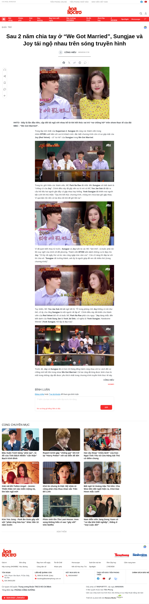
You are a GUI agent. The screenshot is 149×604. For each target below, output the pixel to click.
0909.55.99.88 (42, 575)
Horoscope (135, 19)
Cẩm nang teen (129, 562)
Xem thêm (145, 19)
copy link (74, 62)
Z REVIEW (114, 19)
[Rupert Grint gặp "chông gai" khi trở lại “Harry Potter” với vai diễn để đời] (61, 439)
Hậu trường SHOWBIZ (71, 19)
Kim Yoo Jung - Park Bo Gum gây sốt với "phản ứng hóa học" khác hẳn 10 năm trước (20, 522)
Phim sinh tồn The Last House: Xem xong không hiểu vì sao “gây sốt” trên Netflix (61, 522)
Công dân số (41, 567)
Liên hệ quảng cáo (43, 572)
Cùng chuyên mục (16, 424)
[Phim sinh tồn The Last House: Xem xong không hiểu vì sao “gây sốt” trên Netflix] (61, 506)
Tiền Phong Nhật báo (79, 2)
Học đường (40, 19)
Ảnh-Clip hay (101, 19)
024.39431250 (9, 581)
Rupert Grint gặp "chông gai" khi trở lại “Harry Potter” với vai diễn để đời (61, 454)
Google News (145, 27)
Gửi (106, 407)
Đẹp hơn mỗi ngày (54, 19)
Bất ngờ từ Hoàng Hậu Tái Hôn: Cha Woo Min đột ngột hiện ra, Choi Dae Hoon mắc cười (102, 489)
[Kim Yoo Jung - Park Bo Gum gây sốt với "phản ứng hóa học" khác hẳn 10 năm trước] (20, 506)
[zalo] (117, 579)
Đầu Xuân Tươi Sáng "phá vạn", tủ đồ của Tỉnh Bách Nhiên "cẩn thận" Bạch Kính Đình (19, 456)
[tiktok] (110, 578)
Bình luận (4, 89)
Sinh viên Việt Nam (99, 2)
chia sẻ (63, 62)
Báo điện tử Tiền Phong (74, 10)
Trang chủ (4, 19)
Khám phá (20, 19)
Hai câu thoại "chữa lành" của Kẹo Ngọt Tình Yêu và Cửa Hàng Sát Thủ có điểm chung (102, 456)
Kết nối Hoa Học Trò (79, 567)
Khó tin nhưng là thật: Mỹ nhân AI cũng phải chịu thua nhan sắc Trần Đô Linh (60, 489)
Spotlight (125, 19)
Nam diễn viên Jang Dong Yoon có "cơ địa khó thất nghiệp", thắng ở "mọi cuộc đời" (101, 522)
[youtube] (145, 2)
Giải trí (30, 19)
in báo (80, 62)
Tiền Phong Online (58, 2)
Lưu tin (4, 82)
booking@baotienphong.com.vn (49, 578)
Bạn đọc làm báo (16, 598)
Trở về (4, 95)
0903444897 (73, 575)
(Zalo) (51, 575)
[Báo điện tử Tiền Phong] (122, 555)
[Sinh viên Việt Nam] (140, 555)
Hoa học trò (9, 553)
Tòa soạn (6, 572)
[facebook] (141, 2)
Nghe (4, 69)
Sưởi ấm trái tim (95, 562)
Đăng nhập (39, 394)
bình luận (85, 62)
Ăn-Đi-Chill (88, 19)
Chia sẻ (4, 76)
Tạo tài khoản (54, 394)
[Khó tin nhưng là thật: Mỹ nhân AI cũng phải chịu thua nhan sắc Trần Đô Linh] (61, 473)
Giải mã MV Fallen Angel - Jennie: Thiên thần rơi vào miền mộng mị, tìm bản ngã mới (19, 489)
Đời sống (10, 19)
